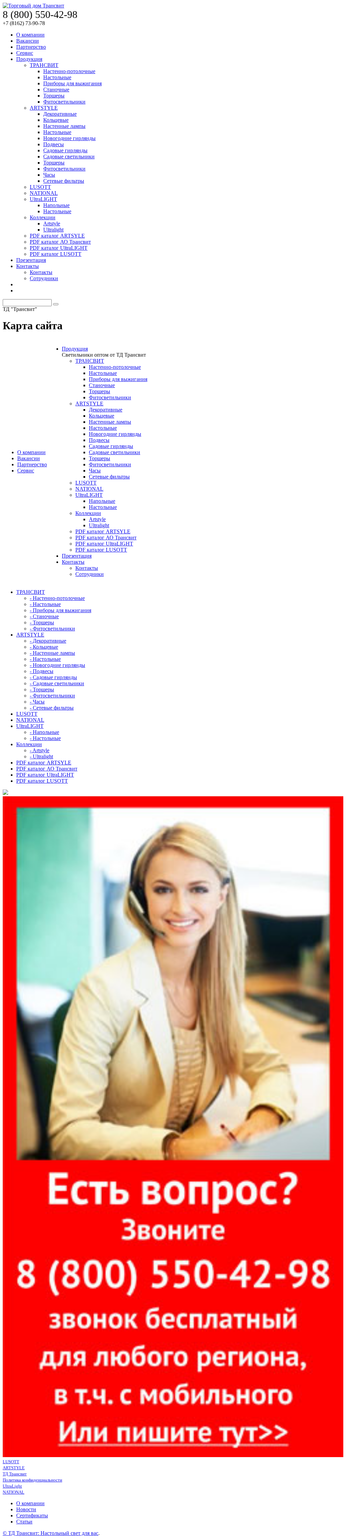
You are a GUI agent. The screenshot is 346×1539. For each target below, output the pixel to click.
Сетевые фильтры (63, 181)
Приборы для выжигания (72, 83)
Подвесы (53, 144)
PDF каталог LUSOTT (55, 254)
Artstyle (51, 223)
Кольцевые (56, 120)
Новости (26, 1509)
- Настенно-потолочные (57, 598)
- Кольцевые (44, 647)
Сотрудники (44, 278)
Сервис (24, 53)
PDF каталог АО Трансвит (60, 242)
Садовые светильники (69, 156)
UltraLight (12, 1486)
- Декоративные (48, 641)
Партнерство (31, 47)
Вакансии (27, 41)
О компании (30, 35)
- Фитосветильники (52, 628)
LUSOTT (40, 187)
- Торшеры (42, 622)
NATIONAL (44, 193)
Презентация (31, 260)
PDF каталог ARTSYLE (57, 236)
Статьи (24, 1521)
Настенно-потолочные (69, 71)
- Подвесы (41, 671)
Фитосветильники (64, 102)
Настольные (57, 77)
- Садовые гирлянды (53, 677)
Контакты (27, 266)
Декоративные (60, 114)
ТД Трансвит (15, 1473)
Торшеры (54, 95)
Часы (49, 175)
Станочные (56, 89)
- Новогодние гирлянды (57, 665)
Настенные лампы (64, 126)
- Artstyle (39, 750)
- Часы (37, 702)
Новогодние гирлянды (69, 138)
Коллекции (42, 217)
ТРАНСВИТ (44, 65)
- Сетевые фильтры (52, 708)
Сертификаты (32, 1515)
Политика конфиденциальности (32, 1479)
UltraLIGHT (43, 199)
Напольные (56, 205)
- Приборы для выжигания (60, 610)
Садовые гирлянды (65, 150)
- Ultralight (41, 756)
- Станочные (44, 616)
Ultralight (53, 229)
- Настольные (45, 604)
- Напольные (44, 732)
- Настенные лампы (52, 653)
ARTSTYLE (44, 108)
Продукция (29, 59)
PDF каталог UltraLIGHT (59, 248)
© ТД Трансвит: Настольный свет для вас (50, 1533)
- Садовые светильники (57, 683)
